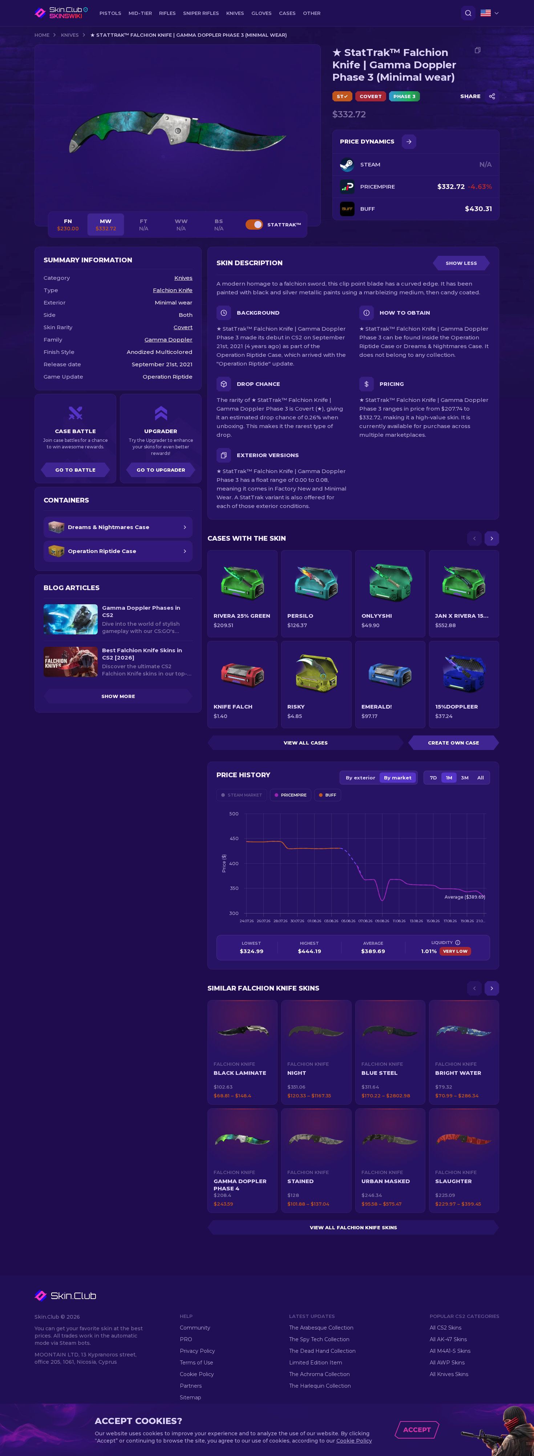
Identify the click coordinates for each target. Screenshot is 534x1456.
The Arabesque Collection (321, 1327)
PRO (186, 1339)
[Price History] (409, 141)
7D (433, 778)
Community (195, 1327)
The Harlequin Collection (320, 1386)
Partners (191, 1386)
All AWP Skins (447, 1362)
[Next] (492, 538)
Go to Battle (75, 470)
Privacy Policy (197, 1351)
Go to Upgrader (161, 470)
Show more (118, 696)
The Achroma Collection (319, 1374)
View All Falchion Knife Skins (353, 1227)
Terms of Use (196, 1362)
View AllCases (306, 743)
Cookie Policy (197, 1374)
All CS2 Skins (445, 1327)
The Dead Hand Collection (322, 1351)
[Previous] (474, 538)
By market (398, 778)
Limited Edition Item (315, 1362)
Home (42, 35)
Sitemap (190, 1397)
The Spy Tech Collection (319, 1339)
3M (465, 778)
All (480, 778)
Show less (461, 263)
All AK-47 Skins (448, 1339)
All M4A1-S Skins (450, 1351)
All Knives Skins (449, 1374)
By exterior (360, 778)
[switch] (254, 224)
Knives (70, 35)
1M (449, 778)
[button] (242, 1052)
